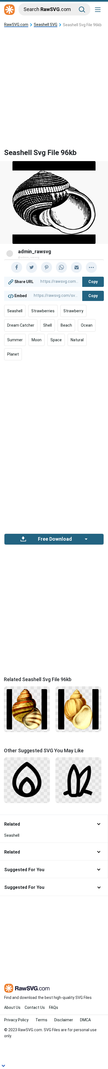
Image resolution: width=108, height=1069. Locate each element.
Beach (66, 325)
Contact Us (35, 1007)
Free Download (55, 539)
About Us (12, 1007)
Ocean (86, 325)
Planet (13, 354)
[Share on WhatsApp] (61, 267)
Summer (15, 340)
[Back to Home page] (9, 10)
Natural (77, 340)
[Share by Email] (76, 267)
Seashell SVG (45, 25)
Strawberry (73, 311)
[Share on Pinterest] (46, 267)
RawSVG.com (16, 25)
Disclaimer (63, 1020)
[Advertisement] (54, 83)
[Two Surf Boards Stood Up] (78, 780)
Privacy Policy (16, 1020)
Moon (37, 340)
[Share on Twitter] (31, 267)
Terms (41, 1020)
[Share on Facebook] (16, 267)
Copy (93, 281)
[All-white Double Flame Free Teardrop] (27, 780)
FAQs (53, 1007)
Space (56, 340)
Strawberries (43, 311)
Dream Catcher (20, 325)
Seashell (14, 311)
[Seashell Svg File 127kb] (78, 709)
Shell (47, 325)
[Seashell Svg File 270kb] (27, 709)
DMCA (85, 1020)
